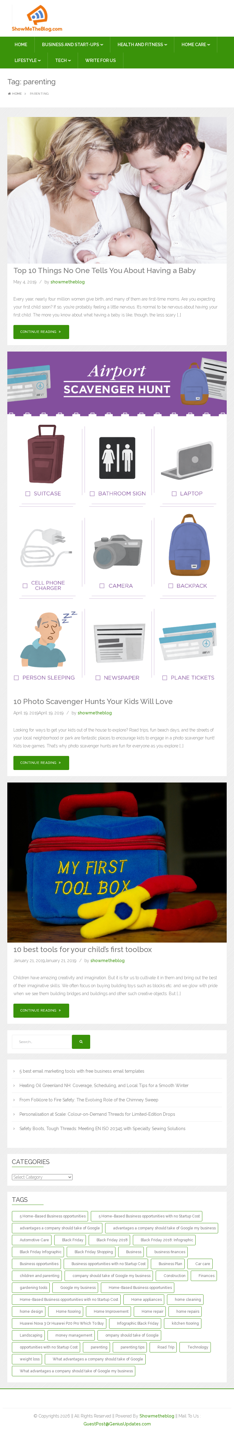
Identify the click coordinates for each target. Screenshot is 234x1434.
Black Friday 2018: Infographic (167, 1240)
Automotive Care (34, 1240)
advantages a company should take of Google (60, 1228)
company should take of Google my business (112, 1276)
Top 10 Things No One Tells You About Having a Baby (104, 270)
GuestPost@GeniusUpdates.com (117, 1423)
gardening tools (33, 1288)
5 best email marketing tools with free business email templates (82, 1071)
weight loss (30, 1359)
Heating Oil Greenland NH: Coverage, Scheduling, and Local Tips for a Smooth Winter (104, 1085)
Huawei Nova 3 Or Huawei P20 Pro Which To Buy (62, 1323)
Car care (202, 1264)
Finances (206, 1276)
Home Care (194, 44)
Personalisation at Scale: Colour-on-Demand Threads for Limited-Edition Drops (97, 1114)
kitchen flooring (185, 1323)
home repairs (187, 1311)
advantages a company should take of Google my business (164, 1228)
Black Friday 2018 (112, 1240)
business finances (169, 1252)
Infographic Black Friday (138, 1323)
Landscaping (31, 1335)
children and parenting (39, 1276)
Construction (175, 1276)
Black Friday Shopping (94, 1252)
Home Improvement (111, 1311)
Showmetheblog (157, 1416)
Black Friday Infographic (41, 1252)
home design (31, 1311)
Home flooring (68, 1311)
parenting (99, 1347)
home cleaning (188, 1299)
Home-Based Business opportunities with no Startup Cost (69, 1299)
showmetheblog (68, 281)
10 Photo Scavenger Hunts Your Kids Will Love (93, 701)
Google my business (78, 1288)
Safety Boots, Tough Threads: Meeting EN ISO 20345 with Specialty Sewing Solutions (103, 1128)
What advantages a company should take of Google (98, 1359)
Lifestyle (26, 60)
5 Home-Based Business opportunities (53, 1216)
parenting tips (132, 1347)
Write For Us (100, 60)
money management (73, 1335)
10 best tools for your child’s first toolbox (82, 949)
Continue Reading (39, 332)
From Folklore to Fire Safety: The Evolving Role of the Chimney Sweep (89, 1099)
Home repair (152, 1311)
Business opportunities (39, 1264)
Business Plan (170, 1264)
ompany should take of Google (132, 1335)
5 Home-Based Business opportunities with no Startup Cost (149, 1216)
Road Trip (166, 1347)
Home (21, 44)
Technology (197, 1347)
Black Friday (72, 1240)
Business (133, 1252)
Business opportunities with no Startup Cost (109, 1264)
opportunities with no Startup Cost (49, 1347)
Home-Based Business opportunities (140, 1288)
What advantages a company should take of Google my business (76, 1371)
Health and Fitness (141, 44)
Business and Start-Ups (71, 44)
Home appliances (146, 1299)
